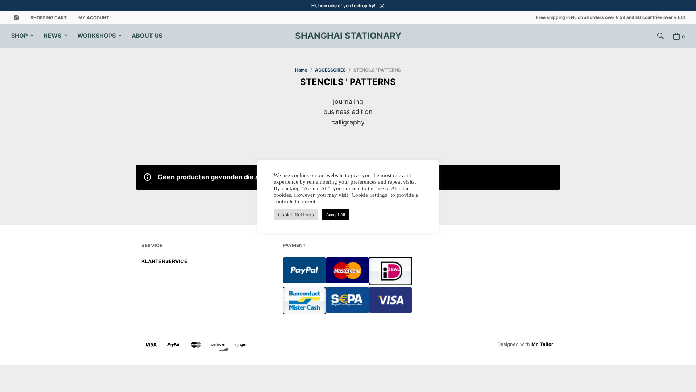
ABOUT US (147, 35)
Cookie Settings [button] (296, 214)
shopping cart (48, 17)
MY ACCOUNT (93, 17)
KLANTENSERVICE (164, 261)
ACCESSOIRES (330, 70)
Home (301, 70)
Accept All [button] (335, 214)
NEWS (52, 35)
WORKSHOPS (96, 35)
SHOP (19, 35)
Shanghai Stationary (348, 36)
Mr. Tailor (542, 344)
